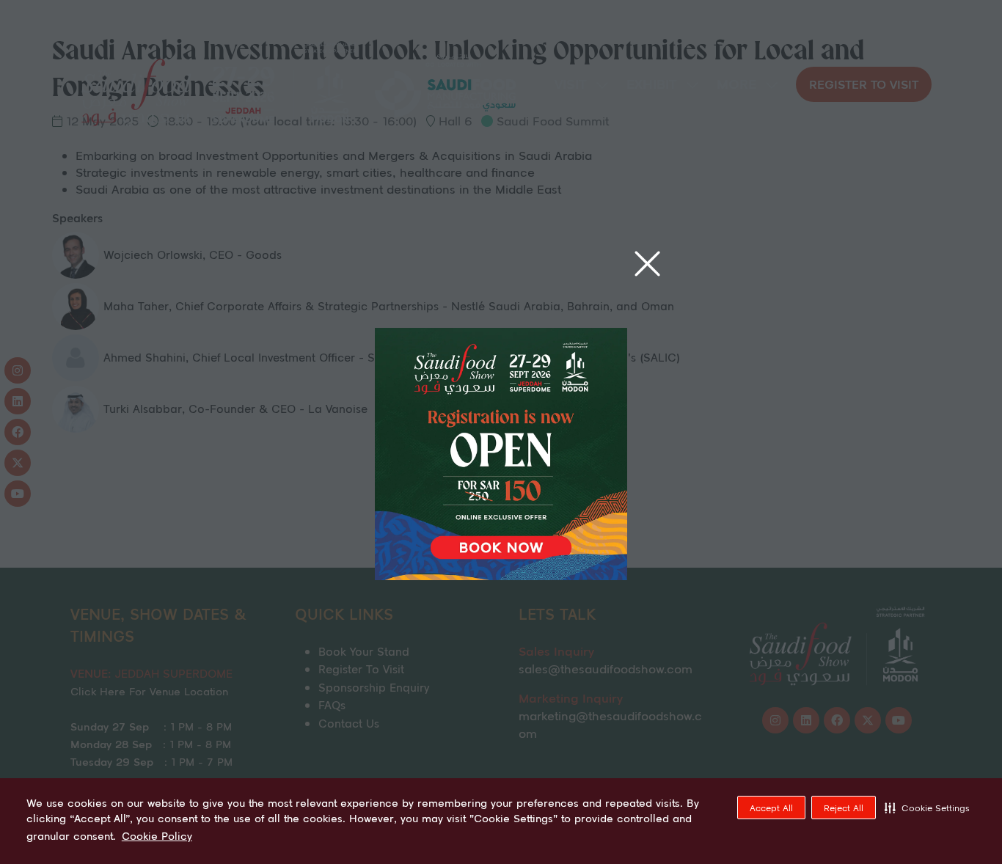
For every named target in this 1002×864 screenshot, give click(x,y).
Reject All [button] (843, 807)
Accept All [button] (771, 807)
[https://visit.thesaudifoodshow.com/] (501, 575)
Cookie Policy (157, 836)
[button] (927, 807)
